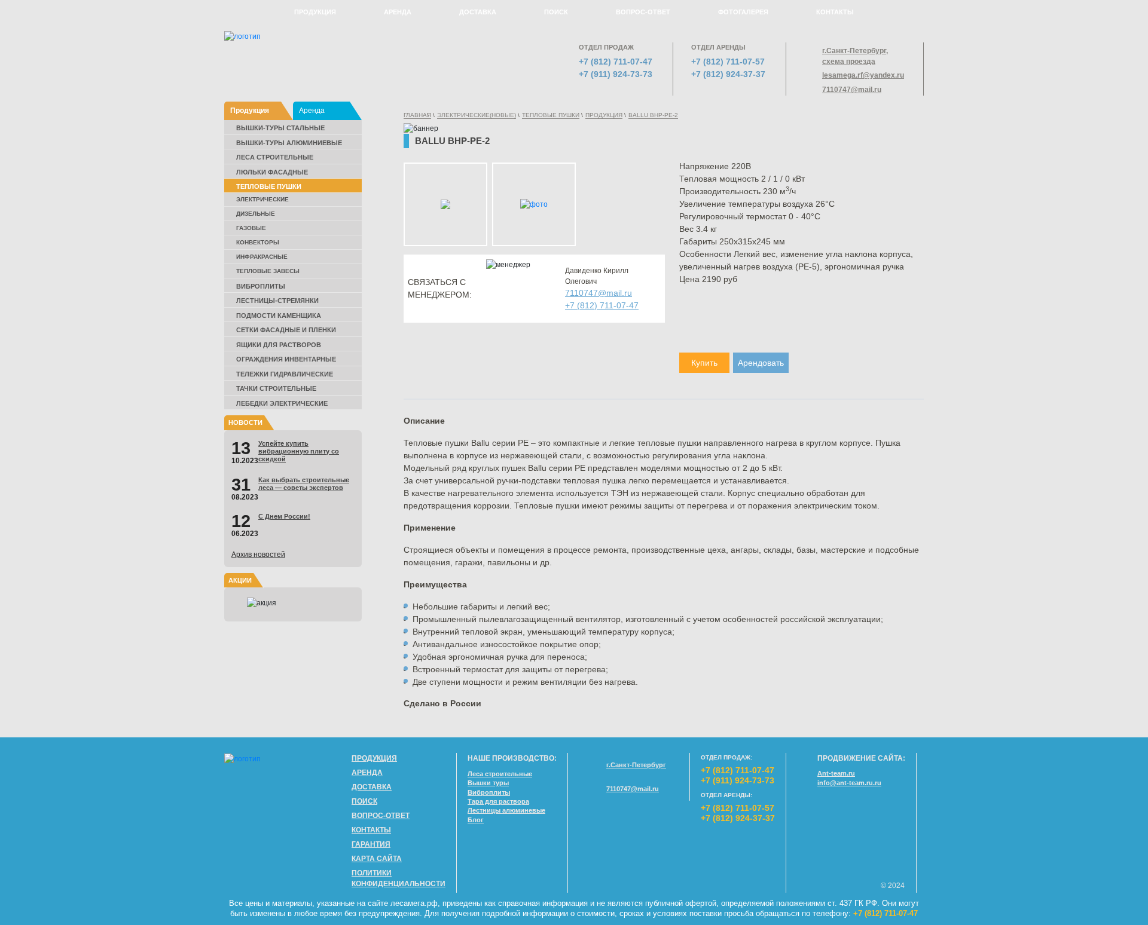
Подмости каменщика (278, 315)
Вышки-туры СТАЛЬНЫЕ (280, 127)
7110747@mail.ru (851, 89)
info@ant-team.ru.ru (849, 782)
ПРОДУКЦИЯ (315, 12)
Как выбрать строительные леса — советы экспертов (303, 483)
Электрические (262, 199)
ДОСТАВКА (477, 12)
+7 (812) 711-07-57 (728, 61)
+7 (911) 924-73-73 (615, 74)
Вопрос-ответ (381, 815)
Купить (704, 362)
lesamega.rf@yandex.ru (862, 75)
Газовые (251, 228)
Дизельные (255, 213)
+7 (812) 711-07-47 (615, 61)
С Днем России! (284, 516)
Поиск (364, 801)
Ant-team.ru (836, 773)
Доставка (372, 787)
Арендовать (761, 362)
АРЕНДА (397, 12)
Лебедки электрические (282, 403)
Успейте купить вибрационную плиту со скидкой (298, 451)
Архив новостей (258, 554)
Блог (476, 819)
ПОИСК (556, 12)
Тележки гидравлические (284, 374)
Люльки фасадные (272, 172)
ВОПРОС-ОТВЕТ (643, 12)
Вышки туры (488, 782)
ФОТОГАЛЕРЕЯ (743, 12)
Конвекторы (257, 242)
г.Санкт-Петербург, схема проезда (855, 56)
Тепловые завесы (268, 271)
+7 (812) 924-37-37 (728, 74)
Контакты (371, 830)
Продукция (249, 110)
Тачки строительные (276, 388)
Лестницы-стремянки (277, 300)
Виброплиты (260, 286)
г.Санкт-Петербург (636, 764)
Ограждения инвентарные (286, 359)
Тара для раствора (498, 801)
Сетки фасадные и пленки (286, 329)
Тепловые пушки (268, 186)
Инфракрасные (262, 256)
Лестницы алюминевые (506, 810)
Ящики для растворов (278, 344)
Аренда (312, 110)
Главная (417, 115)
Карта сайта (377, 858)
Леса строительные (274, 157)
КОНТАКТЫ (835, 12)
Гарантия (371, 844)
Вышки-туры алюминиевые (289, 142)
